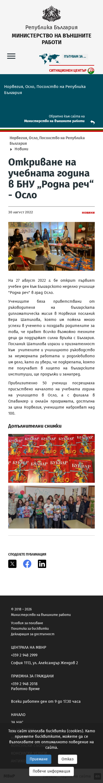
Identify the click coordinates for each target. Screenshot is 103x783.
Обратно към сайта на (67, 116)
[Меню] (11, 56)
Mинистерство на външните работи (54, 121)
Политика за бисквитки (30, 629)
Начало (18, 714)
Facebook (27, 564)
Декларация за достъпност (32, 634)
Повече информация (51, 771)
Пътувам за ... (75, 56)
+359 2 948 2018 (24, 684)
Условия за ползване (27, 623)
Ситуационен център (68, 70)
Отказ (68, 759)
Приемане (39, 759)
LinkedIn (42, 564)
